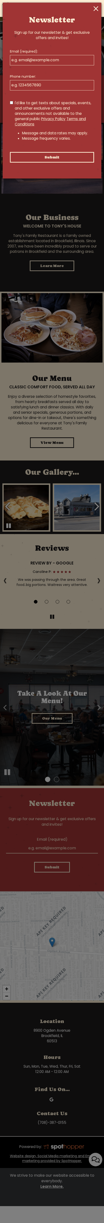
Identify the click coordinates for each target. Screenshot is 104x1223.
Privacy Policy (53, 118)
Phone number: (23, 76)
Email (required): (24, 51)
